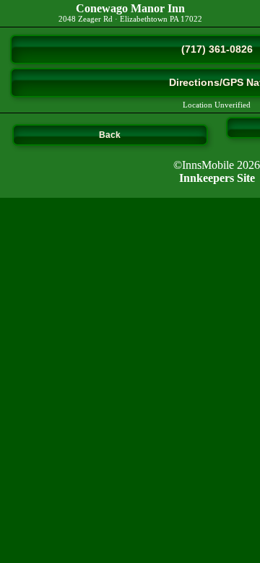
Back (110, 135)
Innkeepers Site (217, 178)
